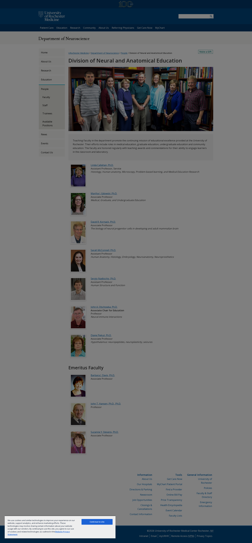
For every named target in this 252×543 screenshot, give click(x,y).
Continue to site (97, 521)
